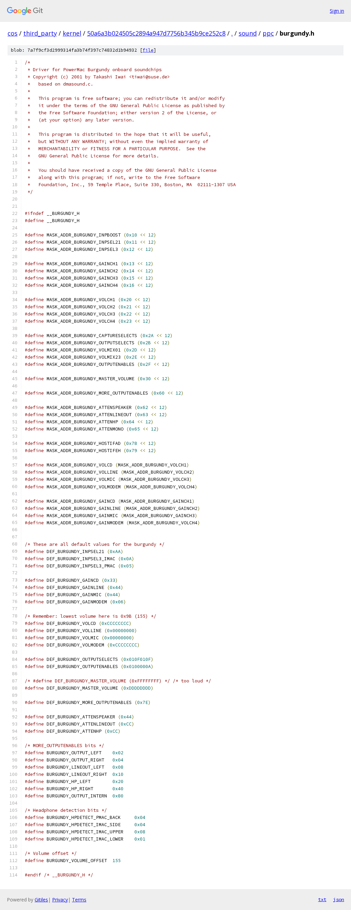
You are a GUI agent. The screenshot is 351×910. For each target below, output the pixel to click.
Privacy (60, 899)
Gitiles (41, 899)
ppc (268, 33)
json (338, 899)
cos (12, 33)
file (148, 50)
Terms (79, 899)
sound (248, 33)
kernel (72, 33)
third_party (40, 33)
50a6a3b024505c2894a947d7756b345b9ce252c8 (156, 33)
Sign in (337, 11)
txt (322, 899)
